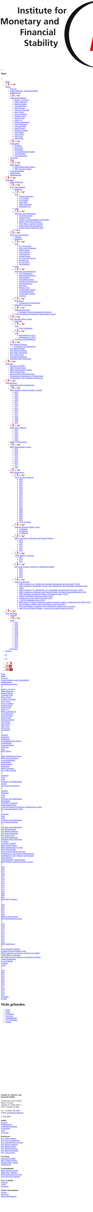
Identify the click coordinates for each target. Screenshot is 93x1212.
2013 (3, 885)
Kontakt (4, 999)
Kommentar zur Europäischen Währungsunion (17, 854)
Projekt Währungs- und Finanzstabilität (15, 680)
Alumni (3, 784)
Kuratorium (5, 737)
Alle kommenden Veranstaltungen (13, 860)
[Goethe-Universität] (11, 1210)
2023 (3, 871)
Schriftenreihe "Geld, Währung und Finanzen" (17, 856)
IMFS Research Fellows (9, 758)
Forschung (5, 841)
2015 (3, 881)
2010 (3, 891)
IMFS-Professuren (7, 768)
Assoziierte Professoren (9, 837)
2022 (3, 910)
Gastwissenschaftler (8, 760)
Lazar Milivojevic (7, 714)
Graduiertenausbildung (9, 684)
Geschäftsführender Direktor (11, 741)
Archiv (3, 965)
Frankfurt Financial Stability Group (13, 951)
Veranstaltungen (6, 858)
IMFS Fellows (6, 751)
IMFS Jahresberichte (8, 850)
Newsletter (5, 997)
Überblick (4, 735)
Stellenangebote (6, 764)
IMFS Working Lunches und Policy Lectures (17, 862)
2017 (3, 877)
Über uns (4, 678)
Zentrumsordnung (7, 745)
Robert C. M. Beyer (8, 689)
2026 (3, 904)
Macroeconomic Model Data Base (13, 852)
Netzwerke (5, 747)
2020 (3, 914)
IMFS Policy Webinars (9, 899)
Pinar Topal (5, 726)
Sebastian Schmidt (7, 720)
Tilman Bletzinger (7, 691)
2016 (3, 879)
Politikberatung (6, 682)
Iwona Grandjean (7, 703)
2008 (3, 895)
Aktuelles (4, 791)
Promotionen (5, 801)
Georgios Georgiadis (8, 699)
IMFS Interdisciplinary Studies (12, 848)
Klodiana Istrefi (6, 705)
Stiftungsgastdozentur (8, 805)
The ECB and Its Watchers (10, 949)
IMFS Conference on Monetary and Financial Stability (20, 953)
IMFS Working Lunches (9, 1170)
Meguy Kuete (6, 707)
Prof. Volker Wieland (8, 770)
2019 (3, 873)
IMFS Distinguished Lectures (11, 919)
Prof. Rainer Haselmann (9, 833)
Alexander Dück (7, 695)
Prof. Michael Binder (8, 829)
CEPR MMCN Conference (11, 955)
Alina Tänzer (5, 724)
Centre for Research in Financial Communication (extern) (21, 807)
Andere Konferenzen (8, 959)
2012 (3, 887)
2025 (3, 867)
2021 (3, 912)
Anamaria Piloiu (7, 716)
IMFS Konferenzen (8, 944)
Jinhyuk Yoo (5, 728)
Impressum (5, 1194)
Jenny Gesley (6, 701)
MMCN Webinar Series (9, 917)
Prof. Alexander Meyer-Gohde (12, 809)
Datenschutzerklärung (9, 1196)
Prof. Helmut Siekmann (9, 822)
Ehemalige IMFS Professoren (11, 839)
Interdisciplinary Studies (9, 1163)
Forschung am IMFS (8, 843)
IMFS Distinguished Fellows (11, 756)
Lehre (3, 780)
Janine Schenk (6, 718)
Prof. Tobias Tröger (8, 835)
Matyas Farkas (6, 697)
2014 (3, 883)
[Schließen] (2, 78)
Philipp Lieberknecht (8, 712)
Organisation (5, 730)
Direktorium (5, 739)
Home (3, 674)
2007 (3, 897)
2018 (3, 875)
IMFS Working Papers (9, 845)
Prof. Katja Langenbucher (10, 786)
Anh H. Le (5, 710)
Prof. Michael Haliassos (9, 831)
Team (3, 749)
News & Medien (7, 961)
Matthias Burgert (7, 693)
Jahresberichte (6, 762)
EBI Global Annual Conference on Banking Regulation (21, 957)
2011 (2, 889)
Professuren (5, 766)
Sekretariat (5, 775)
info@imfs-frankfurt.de (15, 1113)
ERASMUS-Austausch (9, 803)
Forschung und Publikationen (11, 782)
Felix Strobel (5, 722)
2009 (3, 893)
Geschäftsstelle (6, 743)
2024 (3, 869)
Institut (3, 676)
